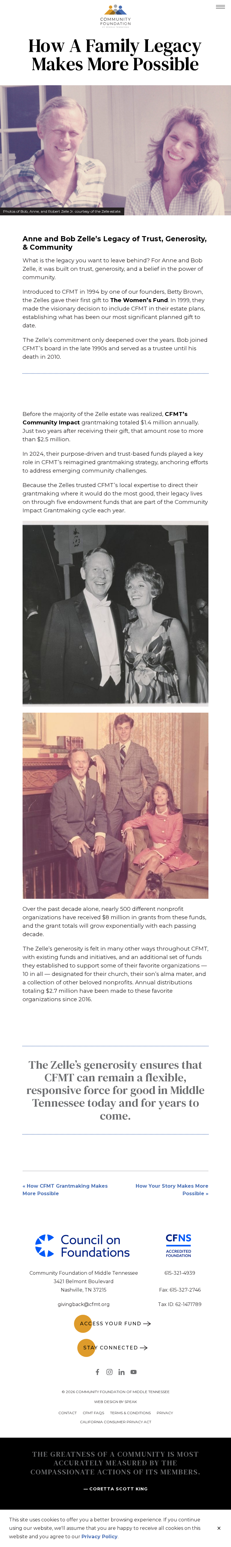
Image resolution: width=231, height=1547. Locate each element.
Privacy (165, 1413)
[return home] (115, 8)
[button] (220, 7)
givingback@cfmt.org (84, 1304)
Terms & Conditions (130, 1413)
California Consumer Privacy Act (115, 1422)
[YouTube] (134, 1373)
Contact (67, 1413)
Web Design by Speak (115, 1401)
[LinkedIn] (122, 1373)
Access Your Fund (110, 1324)
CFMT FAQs (93, 1413)
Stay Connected (110, 1348)
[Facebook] (97, 1373)
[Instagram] (109, 1373)
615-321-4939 (180, 1273)
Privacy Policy (100, 1536)
